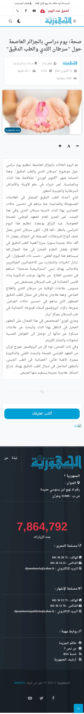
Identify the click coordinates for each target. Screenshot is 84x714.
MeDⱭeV (19, 682)
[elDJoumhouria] (34, 10)
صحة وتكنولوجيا (23, 63)
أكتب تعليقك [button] (42, 413)
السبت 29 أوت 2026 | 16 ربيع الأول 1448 (52, 3)
